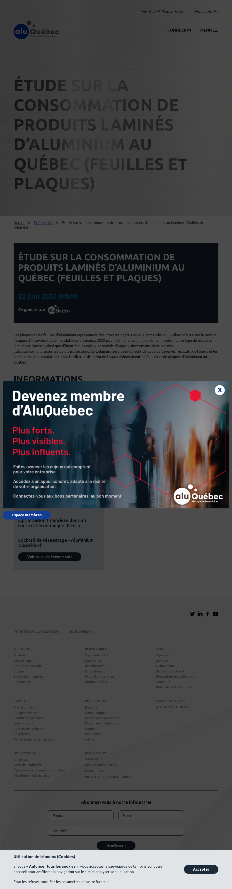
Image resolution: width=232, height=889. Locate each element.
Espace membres (27, 515)
